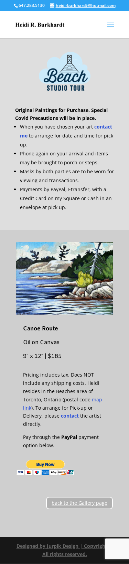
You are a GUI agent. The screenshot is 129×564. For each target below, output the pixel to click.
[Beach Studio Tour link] (64, 72)
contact (70, 415)
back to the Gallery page (79, 503)
